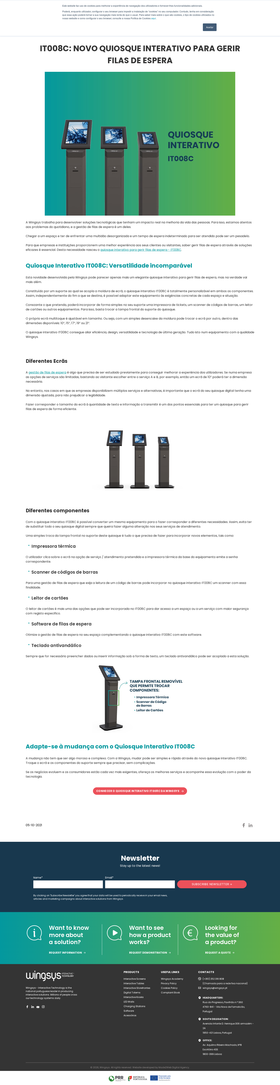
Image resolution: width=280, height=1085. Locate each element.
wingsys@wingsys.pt (215, 988)
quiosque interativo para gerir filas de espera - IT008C (140, 250)
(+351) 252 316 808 (213, 978)
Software (129, 1010)
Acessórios (130, 1015)
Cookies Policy (169, 988)
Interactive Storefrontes (137, 988)
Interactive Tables (134, 983)
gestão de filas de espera (47, 372)
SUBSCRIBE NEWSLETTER (211, 884)
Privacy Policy (169, 983)
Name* (38, 878)
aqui (153, 18)
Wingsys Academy (172, 978)
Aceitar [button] (209, 27)
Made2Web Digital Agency (173, 1067)
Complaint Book (170, 992)
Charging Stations (134, 1006)
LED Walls (129, 1001)
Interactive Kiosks (134, 997)
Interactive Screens (135, 978)
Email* (109, 878)
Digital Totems (132, 992)
